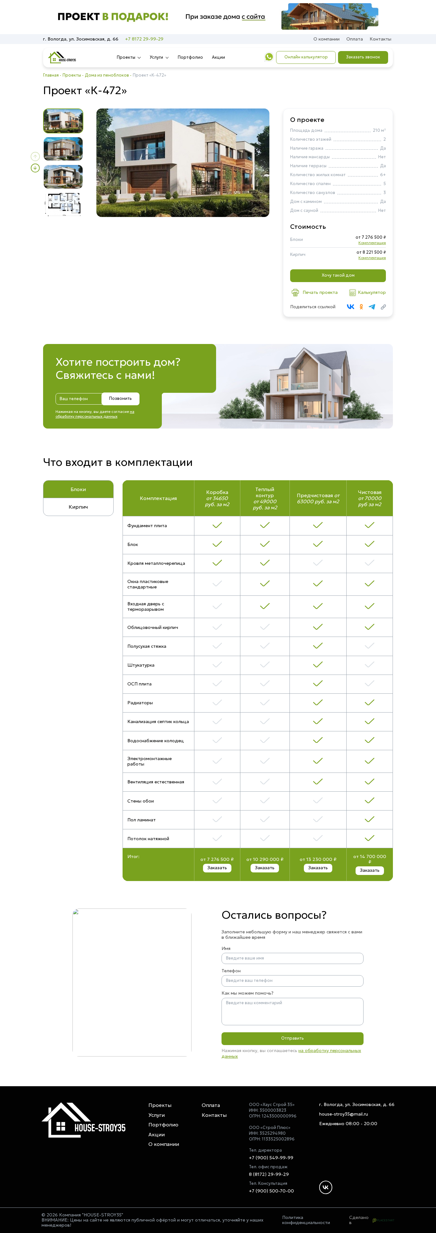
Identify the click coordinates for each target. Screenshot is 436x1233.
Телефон (231, 971)
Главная (51, 75)
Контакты (380, 39)
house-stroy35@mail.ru (343, 1114)
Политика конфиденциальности (306, 1220)
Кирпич (78, 507)
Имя (226, 948)
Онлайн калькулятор (306, 57)
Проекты (126, 57)
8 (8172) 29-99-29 (269, 1174)
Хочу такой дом (338, 275)
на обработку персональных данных (95, 414)
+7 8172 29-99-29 (144, 39)
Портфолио (190, 57)
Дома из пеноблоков (107, 75)
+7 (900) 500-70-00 (271, 1191)
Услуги (156, 57)
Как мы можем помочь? (248, 993)
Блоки (78, 489)
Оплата (354, 39)
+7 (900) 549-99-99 (271, 1158)
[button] (35, 156)
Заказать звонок (363, 57)
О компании (326, 39)
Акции (218, 57)
